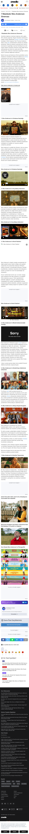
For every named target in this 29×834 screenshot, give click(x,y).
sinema (26, 56)
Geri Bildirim (3, 792)
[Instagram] (2, 803)
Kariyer (15, 791)
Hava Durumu (4, 735)
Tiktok (18, 783)
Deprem (8, 781)
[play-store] (12, 809)
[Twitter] (8, 803)
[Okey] (8, 5)
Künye (15, 796)
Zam (13, 781)
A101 (14, 783)
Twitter (3, 781)
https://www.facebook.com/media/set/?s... (11, 82)
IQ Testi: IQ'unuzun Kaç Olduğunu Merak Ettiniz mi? (11, 775)
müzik (19, 342)
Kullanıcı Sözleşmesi (18, 792)
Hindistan (3, 157)
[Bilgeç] (25, 5)
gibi (9, 42)
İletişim (2, 799)
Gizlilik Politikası (4, 794)
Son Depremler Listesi (5, 737)
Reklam (2, 797)
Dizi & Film (8, 11)
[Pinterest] (13, 803)
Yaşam (4, 672)
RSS (14, 797)
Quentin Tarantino (19, 39)
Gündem (4, 667)
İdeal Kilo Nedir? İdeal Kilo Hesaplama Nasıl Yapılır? (11, 763)
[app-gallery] (20, 809)
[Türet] (21, 5)
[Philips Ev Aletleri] (3, 5)
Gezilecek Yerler (15, 786)
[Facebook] (5, 803)
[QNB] (17, 5)
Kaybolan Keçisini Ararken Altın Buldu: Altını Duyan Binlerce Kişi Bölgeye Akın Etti (14, 669)
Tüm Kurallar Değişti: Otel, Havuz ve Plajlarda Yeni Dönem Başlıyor (14, 681)
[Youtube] (11, 803)
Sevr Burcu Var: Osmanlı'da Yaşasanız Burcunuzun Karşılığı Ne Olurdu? (14, 675)
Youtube (18, 781)
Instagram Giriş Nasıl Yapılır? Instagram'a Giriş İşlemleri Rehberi (14, 768)
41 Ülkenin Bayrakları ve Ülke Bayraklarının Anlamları (12, 770)
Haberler (3, 11)
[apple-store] (4, 809)
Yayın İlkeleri (16, 794)
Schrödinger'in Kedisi (12, 20)
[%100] (12, 5)
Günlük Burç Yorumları (6, 783)
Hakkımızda (3, 791)
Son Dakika (24, 783)
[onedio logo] (13, 817)
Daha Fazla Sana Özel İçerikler (14, 624)
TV (3, 661)
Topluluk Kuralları (4, 796)
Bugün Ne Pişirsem (6, 786)
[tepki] (2, 652)
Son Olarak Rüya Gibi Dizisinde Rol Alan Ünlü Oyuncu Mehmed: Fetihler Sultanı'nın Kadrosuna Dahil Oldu (14, 664)
